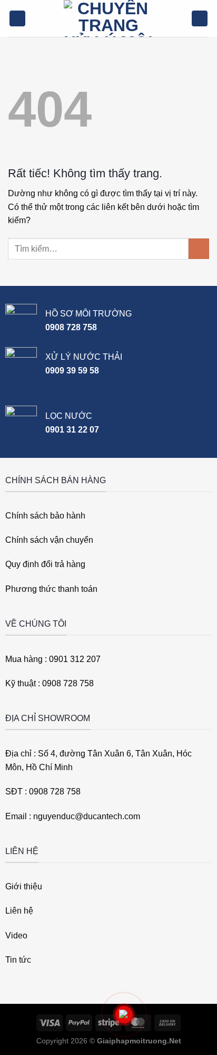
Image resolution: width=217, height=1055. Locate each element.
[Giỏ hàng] (199, 18)
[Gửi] (199, 248)
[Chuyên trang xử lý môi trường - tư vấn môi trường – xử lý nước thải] (108, 18)
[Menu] (17, 18)
